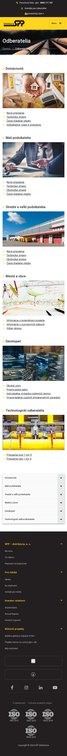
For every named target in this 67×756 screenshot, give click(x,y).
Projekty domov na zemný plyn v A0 (21, 642)
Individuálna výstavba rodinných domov (29, 393)
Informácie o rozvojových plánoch (26, 324)
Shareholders (11, 608)
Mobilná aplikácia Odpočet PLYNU (19, 636)
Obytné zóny (14, 385)
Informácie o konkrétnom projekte (26, 320)
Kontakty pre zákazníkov (36, 8)
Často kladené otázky (19, 120)
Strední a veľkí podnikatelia (17, 494)
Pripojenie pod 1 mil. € (19, 454)
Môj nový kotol (11, 648)
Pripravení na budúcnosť (16, 564)
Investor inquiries (12, 620)
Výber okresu (14, 328)
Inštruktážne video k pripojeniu (24, 124)
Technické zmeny (16, 117)
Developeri (10, 511)
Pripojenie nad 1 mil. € (19, 458)
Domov (6, 48)
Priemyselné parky (17, 389)
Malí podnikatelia (13, 486)
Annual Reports (12, 614)
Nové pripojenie (15, 113)
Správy (8, 579)
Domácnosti (10, 478)
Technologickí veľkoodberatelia (19, 519)
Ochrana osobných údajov (40, 703)
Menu (54, 23)
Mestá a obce (11, 502)
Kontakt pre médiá (13, 592)
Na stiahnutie (11, 586)
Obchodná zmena (16, 190)
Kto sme (8, 551)
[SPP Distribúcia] (14, 23)
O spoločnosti (19, 703)
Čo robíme (9, 557)
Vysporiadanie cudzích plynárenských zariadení (33, 397)
